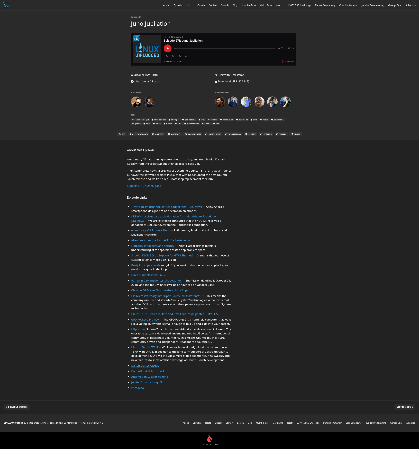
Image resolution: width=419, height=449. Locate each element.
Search (225, 5)
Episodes (178, 5)
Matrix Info (266, 5)
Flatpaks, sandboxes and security (153, 246)
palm (148, 123)
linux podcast (160, 119)
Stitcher (268, 134)
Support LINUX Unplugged (144, 186)
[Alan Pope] (220, 102)
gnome (137, 123)
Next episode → (404, 407)
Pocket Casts (194, 134)
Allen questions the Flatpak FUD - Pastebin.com (161, 240)
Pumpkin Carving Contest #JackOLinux (156, 280)
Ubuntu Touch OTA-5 (145, 347)
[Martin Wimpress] (285, 102)
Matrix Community (325, 5)
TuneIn (282, 134)
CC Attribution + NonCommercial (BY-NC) (83, 422)
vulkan (265, 119)
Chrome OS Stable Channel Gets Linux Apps (159, 290)
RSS (123, 134)
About (166, 5)
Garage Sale (394, 5)
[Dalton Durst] (259, 102)
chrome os (243, 119)
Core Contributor (348, 5)
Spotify (252, 134)
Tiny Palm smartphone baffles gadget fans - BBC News (166, 207)
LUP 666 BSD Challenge (298, 5)
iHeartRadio (234, 134)
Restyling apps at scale (146, 265)
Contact (213, 5)
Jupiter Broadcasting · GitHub (150, 382)
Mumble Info (248, 5)
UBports (136, 329)
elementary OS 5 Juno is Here (150, 230)
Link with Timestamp (231, 75)
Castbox (159, 134)
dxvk (255, 119)
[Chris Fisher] (136, 102)
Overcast (175, 134)
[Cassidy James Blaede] (246, 102)
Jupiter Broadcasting (373, 5)
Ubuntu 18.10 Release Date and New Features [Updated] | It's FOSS (175, 314)
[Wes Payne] (149, 102)
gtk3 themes (278, 119)
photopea (175, 119)
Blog (235, 5)
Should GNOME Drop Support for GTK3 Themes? (162, 255)
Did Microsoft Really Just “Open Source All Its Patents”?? (167, 296)
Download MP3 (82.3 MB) (233, 81)
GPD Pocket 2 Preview (145, 319)
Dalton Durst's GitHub (145, 365)
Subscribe (410, 5)
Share (297, 134)
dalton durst (227, 119)
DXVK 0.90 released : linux (148, 275)
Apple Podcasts (140, 134)
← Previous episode (16, 407)
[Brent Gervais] (233, 102)
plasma (207, 123)
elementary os (192, 123)
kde (217, 123)
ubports (213, 119)
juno (179, 123)
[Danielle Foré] (272, 102)
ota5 (203, 119)
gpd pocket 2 (190, 119)
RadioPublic (215, 134)
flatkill (158, 123)
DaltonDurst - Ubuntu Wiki (148, 371)
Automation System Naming (149, 377)
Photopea (137, 388)
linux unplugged (141, 119)
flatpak (169, 123)
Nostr (279, 5)
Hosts (190, 5)
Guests (201, 5)
